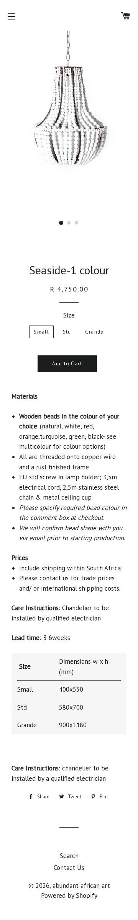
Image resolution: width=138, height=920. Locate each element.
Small (41, 332)
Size (69, 315)
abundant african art (81, 885)
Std (67, 332)
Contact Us (69, 867)
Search (69, 856)
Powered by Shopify (69, 895)
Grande (94, 332)
